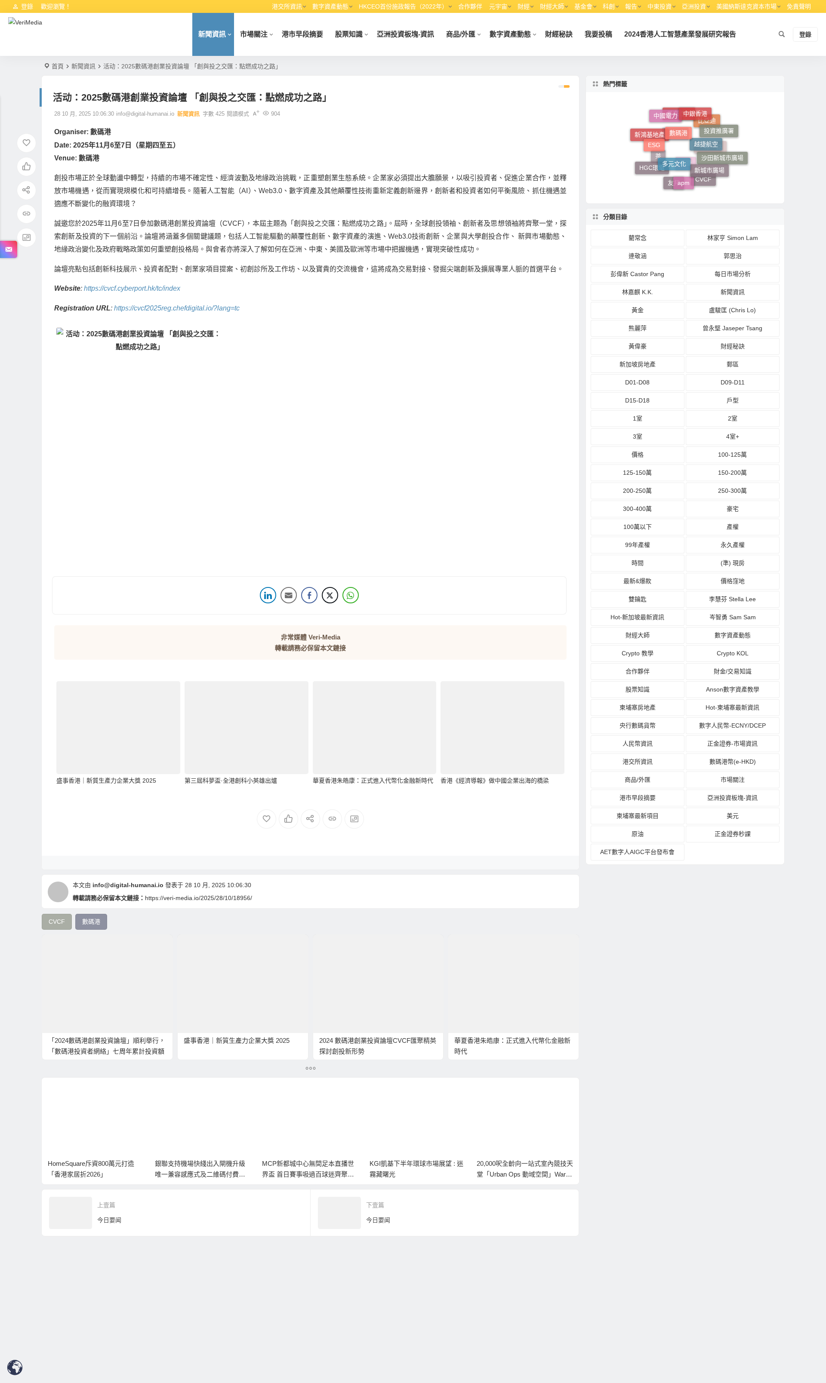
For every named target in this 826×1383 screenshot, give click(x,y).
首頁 (58, 66)
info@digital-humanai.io (127, 885)
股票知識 (349, 34)
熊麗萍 (638, 328)
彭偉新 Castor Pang (637, 273)
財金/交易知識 (733, 671)
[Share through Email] (288, 595)
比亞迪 (707, 135)
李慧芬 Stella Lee (732, 599)
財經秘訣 (559, 34)
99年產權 (637, 544)
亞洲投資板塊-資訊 (405, 34)
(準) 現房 (733, 562)
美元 (733, 815)
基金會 (583, 6)
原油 (638, 833)
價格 (638, 454)
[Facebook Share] (309, 595)
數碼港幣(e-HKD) (732, 761)
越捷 (686, 181)
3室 (637, 436)
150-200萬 (732, 472)
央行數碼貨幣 (638, 725)
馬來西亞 (679, 129)
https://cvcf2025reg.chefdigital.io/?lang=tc (177, 308)
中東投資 (659, 6)
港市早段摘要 (302, 34)
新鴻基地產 (650, 141)
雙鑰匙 (638, 599)
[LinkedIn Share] (268, 595)
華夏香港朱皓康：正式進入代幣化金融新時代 (373, 780)
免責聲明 (799, 6)
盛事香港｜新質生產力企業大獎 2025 (106, 780)
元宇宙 (498, 6)
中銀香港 (695, 111)
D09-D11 (733, 382)
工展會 (675, 156)
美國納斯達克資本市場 (746, 6)
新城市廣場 (709, 154)
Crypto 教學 (637, 653)
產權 (733, 526)
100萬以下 (637, 526)
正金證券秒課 (733, 833)
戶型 (733, 400)
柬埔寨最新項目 (637, 815)
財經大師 (552, 6)
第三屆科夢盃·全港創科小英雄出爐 (231, 780)
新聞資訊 (212, 34)
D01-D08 (637, 382)
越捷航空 (706, 126)
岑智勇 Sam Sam (732, 617)
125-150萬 (637, 472)
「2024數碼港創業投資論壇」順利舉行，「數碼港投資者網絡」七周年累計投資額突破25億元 (106, 1051)
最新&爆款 (637, 581)
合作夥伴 (470, 6)
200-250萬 (637, 490)
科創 (609, 6)
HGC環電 (652, 162)
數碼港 (678, 115)
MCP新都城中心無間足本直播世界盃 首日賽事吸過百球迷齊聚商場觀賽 (201, 1174)
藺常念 (638, 237)
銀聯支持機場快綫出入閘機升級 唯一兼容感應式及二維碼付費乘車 (93, 1174)
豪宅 (733, 508)
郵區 (733, 364)
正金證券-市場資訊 (732, 743)
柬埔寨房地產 (638, 707)
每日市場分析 (733, 273)
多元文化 (674, 141)
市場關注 (254, 34)
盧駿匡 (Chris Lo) (732, 310)
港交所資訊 (287, 6)
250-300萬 (732, 490)
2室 (732, 418)
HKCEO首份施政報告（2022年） (403, 6)
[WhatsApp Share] (350, 595)
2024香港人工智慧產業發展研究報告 (680, 34)
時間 (638, 562)
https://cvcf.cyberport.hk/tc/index (132, 288)
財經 (524, 6)
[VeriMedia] (25, 34)
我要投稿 (598, 34)
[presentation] (523, 1097)
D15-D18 (637, 400)
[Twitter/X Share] (330, 595)
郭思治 (733, 255)
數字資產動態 (330, 6)
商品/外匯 (460, 34)
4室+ (732, 436)
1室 (637, 418)
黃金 (638, 310)
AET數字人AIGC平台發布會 (637, 851)
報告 (631, 6)
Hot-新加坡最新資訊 (637, 617)
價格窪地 (733, 581)
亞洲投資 (694, 6)
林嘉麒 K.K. (637, 292)
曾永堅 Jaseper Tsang (732, 328)
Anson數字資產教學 (732, 689)
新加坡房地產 (638, 364)
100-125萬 (732, 454)
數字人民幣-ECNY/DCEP (732, 725)
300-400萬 (637, 508)
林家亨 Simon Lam (732, 237)
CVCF (703, 181)
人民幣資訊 (638, 743)
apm (684, 166)
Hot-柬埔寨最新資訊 (732, 707)
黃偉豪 (638, 346)
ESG (654, 132)
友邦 (674, 182)
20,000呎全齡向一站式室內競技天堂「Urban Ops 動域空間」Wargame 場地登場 (418, 1174)
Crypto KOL (733, 653)
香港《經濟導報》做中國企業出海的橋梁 (495, 780)
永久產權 (733, 544)
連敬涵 (638, 255)
